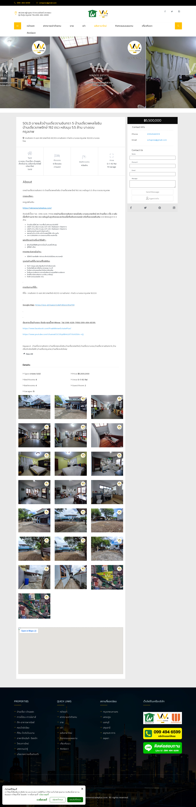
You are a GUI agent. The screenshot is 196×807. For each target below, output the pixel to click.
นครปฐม (107, 717)
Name (133, 154)
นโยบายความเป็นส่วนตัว (28, 754)
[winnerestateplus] (98, 13)
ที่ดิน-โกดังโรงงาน (25, 733)
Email (134, 170)
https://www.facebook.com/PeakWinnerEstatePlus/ (47, 328)
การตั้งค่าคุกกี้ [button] (42, 800)
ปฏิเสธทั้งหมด (58, 799)
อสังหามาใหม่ (100, 26)
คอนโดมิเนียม (23, 727)
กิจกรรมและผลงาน (124, 26)
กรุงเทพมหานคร (110, 712)
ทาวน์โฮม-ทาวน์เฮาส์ (26, 717)
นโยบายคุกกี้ (44, 795)
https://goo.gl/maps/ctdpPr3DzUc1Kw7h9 (54, 304)
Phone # (134, 162)
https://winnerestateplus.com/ (37, 208)
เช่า (84, 26)
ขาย (72, 26)
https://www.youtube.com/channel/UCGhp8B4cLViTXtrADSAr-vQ (53, 334)
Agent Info (154, 198)
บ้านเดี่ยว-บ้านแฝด (25, 712)
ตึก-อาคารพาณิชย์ (25, 722)
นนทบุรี (106, 722)
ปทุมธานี (106, 727)
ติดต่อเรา (31, 33)
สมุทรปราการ (109, 733)
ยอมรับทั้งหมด (75, 799)
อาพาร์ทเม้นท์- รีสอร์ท (27, 738)
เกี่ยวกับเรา (147, 26)
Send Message (152, 192)
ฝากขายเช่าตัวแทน (52, 26)
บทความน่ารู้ (22, 749)
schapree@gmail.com (157, 139)
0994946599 (153, 134)
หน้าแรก (31, 26)
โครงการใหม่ (23, 743)
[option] (98, 72)
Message (134, 178)
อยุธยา (106, 738)
